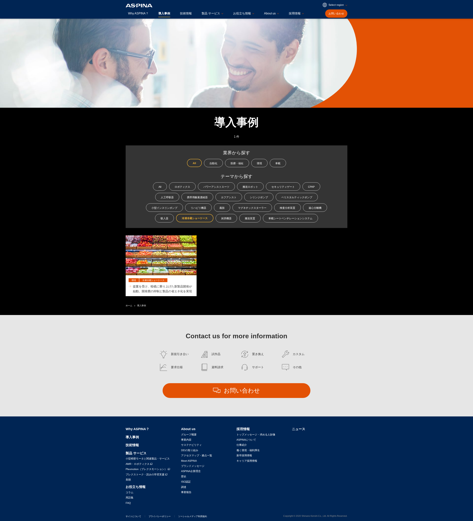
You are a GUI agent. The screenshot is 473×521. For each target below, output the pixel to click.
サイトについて (133, 516)
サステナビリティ (191, 444)
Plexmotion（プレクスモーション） (147, 469)
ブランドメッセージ (192, 465)
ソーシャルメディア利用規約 (192, 516)
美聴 (128, 479)
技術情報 (186, 13)
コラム (129, 492)
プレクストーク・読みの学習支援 (145, 474)
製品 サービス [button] (211, 13)
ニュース (298, 429)
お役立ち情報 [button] (242, 13)
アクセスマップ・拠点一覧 (196, 455)
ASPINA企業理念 (191, 471)
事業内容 (186, 439)
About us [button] (270, 13)
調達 (183, 487)
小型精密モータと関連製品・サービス (148, 458)
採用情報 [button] (295, 13)
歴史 (183, 476)
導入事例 (164, 13)
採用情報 (243, 429)
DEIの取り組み (189, 450)
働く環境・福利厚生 (248, 450)
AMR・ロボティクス (138, 463)
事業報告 (186, 492)
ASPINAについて (246, 439)
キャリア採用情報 (246, 460)
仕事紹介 (241, 444)
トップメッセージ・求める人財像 (255, 434)
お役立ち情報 (136, 487)
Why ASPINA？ (138, 13)
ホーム (129, 305)
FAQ (128, 502)
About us (188, 429)
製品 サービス (136, 453)
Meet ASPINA (189, 460)
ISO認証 (186, 481)
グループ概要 (189, 434)
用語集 (129, 497)
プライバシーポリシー (160, 516)
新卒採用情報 (244, 455)
